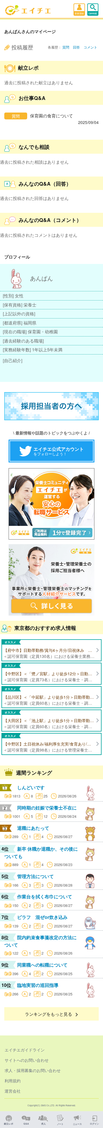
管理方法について (35, 876)
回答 (76, 47)
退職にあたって (33, 828)
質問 (65, 47)
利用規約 (13, 1080)
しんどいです (31, 787)
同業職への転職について (42, 964)
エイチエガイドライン (25, 1050)
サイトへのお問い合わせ (27, 1060)
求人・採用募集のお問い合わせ (33, 1070)
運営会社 (13, 1091)
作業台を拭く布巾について (44, 896)
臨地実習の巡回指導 (37, 985)
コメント (90, 47)
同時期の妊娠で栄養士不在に (47, 807)
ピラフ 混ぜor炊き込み (42, 917)
